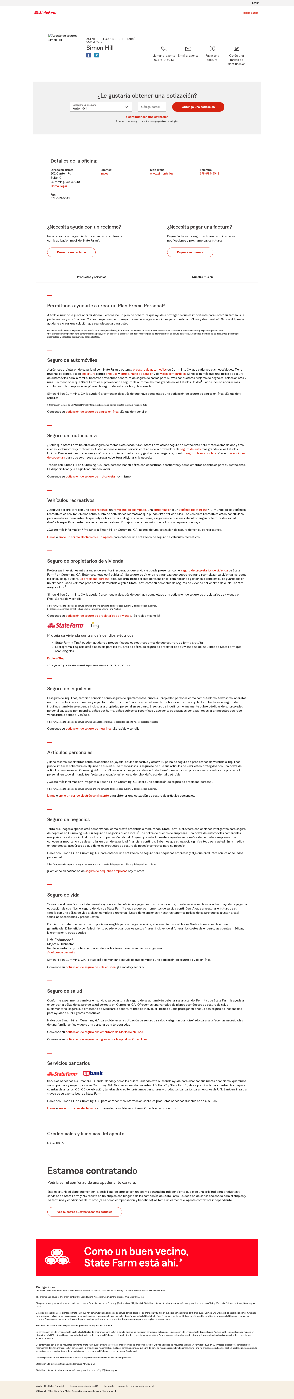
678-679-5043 (209, 173)
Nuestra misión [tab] (202, 277)
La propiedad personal (95, 578)
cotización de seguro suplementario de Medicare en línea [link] (104, 1032)
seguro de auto (190, 449)
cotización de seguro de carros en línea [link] (92, 411)
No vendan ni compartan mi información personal (129, 1386)
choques (111, 373)
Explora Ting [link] (55, 658)
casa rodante (99, 509)
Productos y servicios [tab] (91, 277)
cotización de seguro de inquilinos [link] (88, 728)
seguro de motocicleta (201, 453)
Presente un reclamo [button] (71, 252)
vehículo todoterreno (193, 509)
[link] (188, 58)
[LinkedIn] (96, 55)
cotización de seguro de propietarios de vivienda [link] (98, 615)
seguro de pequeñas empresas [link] (106, 871)
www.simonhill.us (161, 173)
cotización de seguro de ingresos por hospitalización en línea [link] (106, 1039)
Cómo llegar (59, 186)
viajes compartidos (173, 373)
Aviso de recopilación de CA (84, 1386)
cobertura (88, 373)
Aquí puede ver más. (61, 952)
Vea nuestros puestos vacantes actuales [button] (84, 1212)
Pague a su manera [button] (190, 252)
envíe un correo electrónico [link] (77, 1108)
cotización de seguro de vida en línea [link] (91, 967)
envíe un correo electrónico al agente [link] (84, 795)
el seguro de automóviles (150, 369)
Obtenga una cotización (198, 107)
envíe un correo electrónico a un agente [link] (86, 537)
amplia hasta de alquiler (137, 373)
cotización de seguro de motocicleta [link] (90, 476)
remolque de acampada (130, 509)
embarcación (162, 509)
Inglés (104, 173)
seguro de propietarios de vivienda (204, 570)
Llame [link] (51, 537)
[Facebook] (88, 55)
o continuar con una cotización (147, 116)
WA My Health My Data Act (50, 1386)
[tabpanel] (147, 179)
